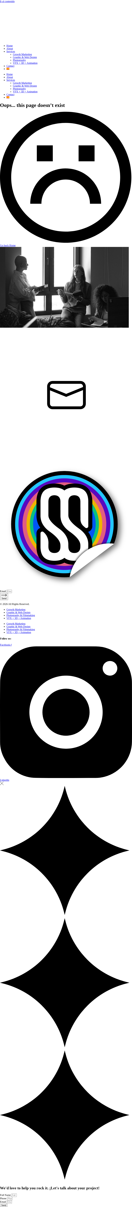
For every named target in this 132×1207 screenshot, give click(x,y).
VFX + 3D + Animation (25, 63)
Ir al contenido (7, 1)
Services (10, 51)
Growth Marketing (22, 54)
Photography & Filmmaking (20, 615)
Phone (3, 1198)
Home (9, 45)
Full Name (5, 1195)
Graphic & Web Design (25, 57)
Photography (19, 60)
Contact (10, 66)
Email (3, 591)
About (9, 48)
